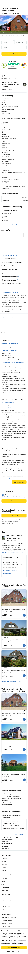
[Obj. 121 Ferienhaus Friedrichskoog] (14, 762)
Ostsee (3, 309)
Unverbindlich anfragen (14, 54)
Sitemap (3, 870)
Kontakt (3, 909)
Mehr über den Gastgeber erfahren (10, 552)
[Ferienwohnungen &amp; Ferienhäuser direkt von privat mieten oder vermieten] (2, 2)
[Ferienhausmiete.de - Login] (19, 2)
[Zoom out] (25, 236)
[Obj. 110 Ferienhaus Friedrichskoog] (14, 628)
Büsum (13, 309)
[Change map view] (3, 234)
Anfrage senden (19, 482)
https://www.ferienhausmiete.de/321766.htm (13, 834)
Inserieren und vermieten (8, 917)
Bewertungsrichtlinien (7, 523)
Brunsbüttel (17, 308)
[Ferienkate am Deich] (14, 732)
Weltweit (4, 867)
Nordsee (3, 858)
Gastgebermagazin (6, 920)
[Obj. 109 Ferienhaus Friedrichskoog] (14, 658)
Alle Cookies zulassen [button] (14, 947)
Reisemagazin (5, 904)
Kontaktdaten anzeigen (7, 89)
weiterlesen (4, 477)
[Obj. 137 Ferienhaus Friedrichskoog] (14, 597)
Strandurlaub (14, 821)
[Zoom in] (25, 234)
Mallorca (4, 864)
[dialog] (14, 941)
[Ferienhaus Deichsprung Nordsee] (14, 701)
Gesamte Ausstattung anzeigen (9, 224)
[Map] (14, 242)
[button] (22, 2)
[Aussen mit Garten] (14, 24)
